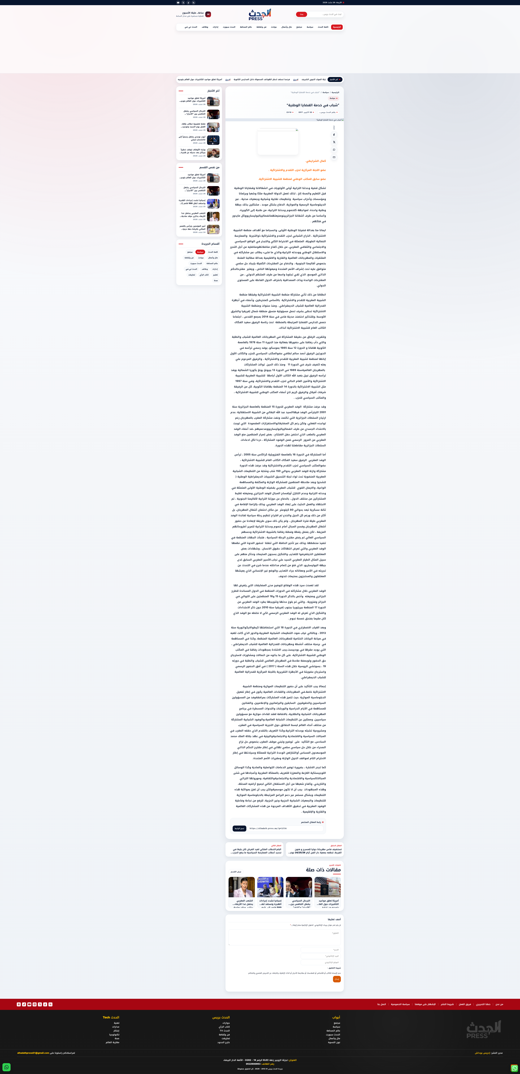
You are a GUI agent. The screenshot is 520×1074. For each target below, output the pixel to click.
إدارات (215, 27)
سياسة (310, 27)
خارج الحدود (223, 1042)
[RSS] (193, 3)
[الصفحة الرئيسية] (260, 14)
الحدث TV (225, 1030)
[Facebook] (188, 3)
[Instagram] (35, 1004)
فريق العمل (465, 1004)
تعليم (215, 274)
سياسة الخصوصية (400, 1004)
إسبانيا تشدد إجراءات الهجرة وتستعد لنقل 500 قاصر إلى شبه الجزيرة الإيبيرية (192, 202)
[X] (183, 3)
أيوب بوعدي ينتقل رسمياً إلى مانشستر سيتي (192, 138)
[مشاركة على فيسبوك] (334, 134)
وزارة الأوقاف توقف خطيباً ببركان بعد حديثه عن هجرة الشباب (193, 151)
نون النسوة (334, 1042)
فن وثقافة (261, 27)
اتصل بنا (381, 1004)
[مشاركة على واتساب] (334, 150)
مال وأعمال (286, 27)
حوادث (274, 27)
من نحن (499, 1004)
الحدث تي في (191, 27)
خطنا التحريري (483, 1004)
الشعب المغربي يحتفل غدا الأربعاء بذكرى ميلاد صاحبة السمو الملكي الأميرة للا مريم (193, 215)
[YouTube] (178, 3)
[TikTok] (24, 1004)
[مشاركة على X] (334, 142)
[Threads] (19, 1004)
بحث (301, 14)
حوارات (226, 1023)
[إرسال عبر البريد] (334, 157)
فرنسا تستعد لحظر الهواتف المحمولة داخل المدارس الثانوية (307, 79)
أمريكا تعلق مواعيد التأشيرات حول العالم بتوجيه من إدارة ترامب (238, 79)
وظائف (205, 27)
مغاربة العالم (112, 1042)
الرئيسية (337, 27)
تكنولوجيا (114, 1034)
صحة (216, 280)
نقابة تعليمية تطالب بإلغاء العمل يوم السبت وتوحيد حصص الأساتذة (193, 125)
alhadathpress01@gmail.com (33, 1053)
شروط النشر (447, 1004)
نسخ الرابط (239, 828)
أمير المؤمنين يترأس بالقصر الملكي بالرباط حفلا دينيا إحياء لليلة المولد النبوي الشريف (192, 228)
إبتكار (116, 1030)
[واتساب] (6, 1067)
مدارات (115, 1026)
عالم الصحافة (246, 27)
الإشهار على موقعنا (425, 1004)
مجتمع (299, 27)
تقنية (116, 1023)
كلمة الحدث (323, 27)
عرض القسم (236, 871)
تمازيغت (191, 274)
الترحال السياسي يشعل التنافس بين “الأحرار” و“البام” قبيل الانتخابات (194, 112)
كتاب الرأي (204, 274)
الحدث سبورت (229, 27)
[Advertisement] (260, 51)
